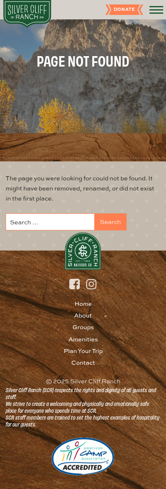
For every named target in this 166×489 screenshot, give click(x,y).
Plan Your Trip (83, 351)
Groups (83, 327)
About (83, 315)
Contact (83, 362)
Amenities (83, 339)
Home (83, 303)
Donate (124, 9)
